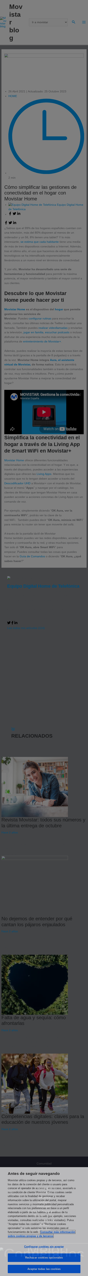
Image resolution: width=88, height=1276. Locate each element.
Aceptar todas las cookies (44, 1269)
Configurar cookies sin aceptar (44, 1246)
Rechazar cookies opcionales (44, 1257)
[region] (44, 1221)
